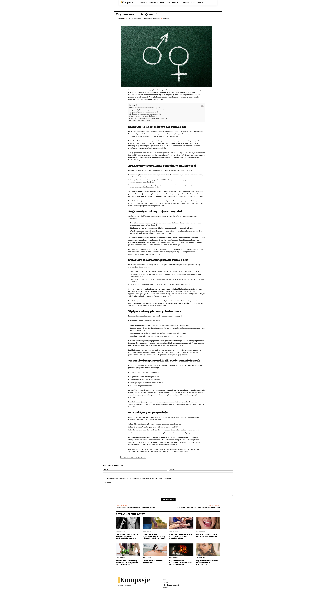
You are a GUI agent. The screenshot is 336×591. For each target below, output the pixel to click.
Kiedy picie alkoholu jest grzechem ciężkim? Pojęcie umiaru (180, 536)
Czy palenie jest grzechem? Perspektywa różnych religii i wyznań (154, 536)
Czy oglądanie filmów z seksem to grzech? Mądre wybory (198, 507)
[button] (213, 2)
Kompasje (121, 18)
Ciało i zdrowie (136, 18)
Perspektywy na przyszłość (140, 120)
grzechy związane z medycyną (133, 457)
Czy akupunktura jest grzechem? (153, 561)
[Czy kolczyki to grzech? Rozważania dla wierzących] (208, 549)
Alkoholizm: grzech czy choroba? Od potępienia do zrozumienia (127, 562)
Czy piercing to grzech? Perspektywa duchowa (207, 535)
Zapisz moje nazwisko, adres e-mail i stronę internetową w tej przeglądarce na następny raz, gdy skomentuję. (138, 478)
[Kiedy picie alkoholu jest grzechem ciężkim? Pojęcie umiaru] (181, 523)
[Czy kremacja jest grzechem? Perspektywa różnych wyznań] (181, 549)
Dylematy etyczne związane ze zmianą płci (145, 114)
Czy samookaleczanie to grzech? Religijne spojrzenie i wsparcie (127, 536)
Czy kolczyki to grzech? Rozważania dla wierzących (135, 507)
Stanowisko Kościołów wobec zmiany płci (145, 108)
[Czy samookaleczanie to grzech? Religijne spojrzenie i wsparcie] (128, 523)
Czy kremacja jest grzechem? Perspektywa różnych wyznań (180, 562)
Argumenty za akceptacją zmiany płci (144, 112)
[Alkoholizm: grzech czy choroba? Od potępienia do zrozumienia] (128, 549)
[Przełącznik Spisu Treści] (201, 105)
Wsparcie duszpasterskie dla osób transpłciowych (148, 118)
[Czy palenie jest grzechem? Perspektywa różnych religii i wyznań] (155, 523)
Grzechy (128, 18)
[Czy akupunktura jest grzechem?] (155, 549)
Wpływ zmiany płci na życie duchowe (144, 116)
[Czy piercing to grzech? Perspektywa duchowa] (208, 523)
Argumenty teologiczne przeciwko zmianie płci (147, 110)
